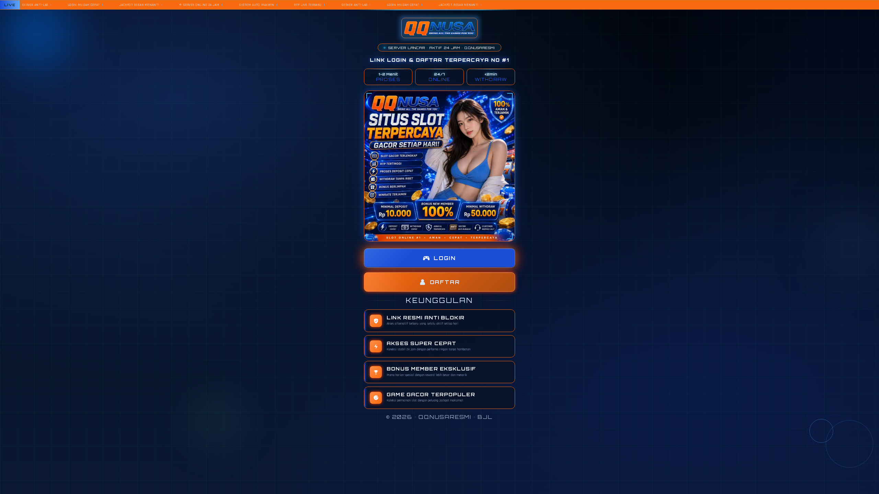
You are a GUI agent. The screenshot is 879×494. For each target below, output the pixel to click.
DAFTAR (445, 282)
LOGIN (445, 258)
